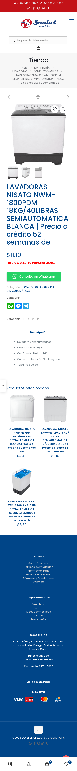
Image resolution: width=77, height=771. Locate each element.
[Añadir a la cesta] (32, 398)
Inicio (24, 67)
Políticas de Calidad (39, 574)
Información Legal (38, 571)
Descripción (38, 332)
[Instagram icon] (38, 8)
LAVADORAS (20, 71)
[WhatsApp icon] (28, 8)
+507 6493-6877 (27, 3)
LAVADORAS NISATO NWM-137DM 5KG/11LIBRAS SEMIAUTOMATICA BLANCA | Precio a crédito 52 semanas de (22, 440)
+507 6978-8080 (52, 3)
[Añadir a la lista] (32, 409)
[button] (64, 109)
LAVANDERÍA (42, 67)
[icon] (43, 8)
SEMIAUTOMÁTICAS (46, 71)
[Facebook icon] (33, 8)
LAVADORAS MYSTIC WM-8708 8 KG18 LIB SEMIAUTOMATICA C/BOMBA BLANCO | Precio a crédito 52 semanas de (22, 511)
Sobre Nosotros (38, 563)
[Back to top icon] (38, 730)
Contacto (39, 582)
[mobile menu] (71, 19)
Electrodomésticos (38, 612)
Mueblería (38, 604)
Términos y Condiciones (38, 578)
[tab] (38, 332)
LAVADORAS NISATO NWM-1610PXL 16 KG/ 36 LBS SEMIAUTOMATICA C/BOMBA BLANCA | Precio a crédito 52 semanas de (55, 440)
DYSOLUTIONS (56, 738)
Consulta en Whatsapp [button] (37, 276)
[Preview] (32, 415)
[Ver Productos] (32, 403)
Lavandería (38, 619)
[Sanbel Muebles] (38, 23)
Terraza (39, 608)
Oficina (38, 615)
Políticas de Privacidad (38, 567)
